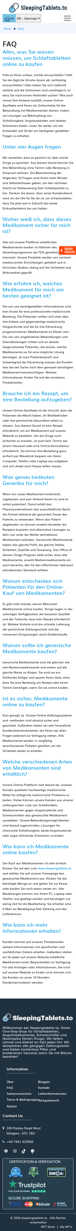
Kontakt (44, 1087)
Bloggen (44, 1081)
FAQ (10, 1087)
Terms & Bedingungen (22, 1099)
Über (10, 1081)
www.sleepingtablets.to (54, 868)
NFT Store (48, 1226)
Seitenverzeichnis (19, 1093)
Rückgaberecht (48, 1100)
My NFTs (66, 1226)
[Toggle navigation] (67, 18)
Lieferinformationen (52, 1093)
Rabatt (12, 1106)
